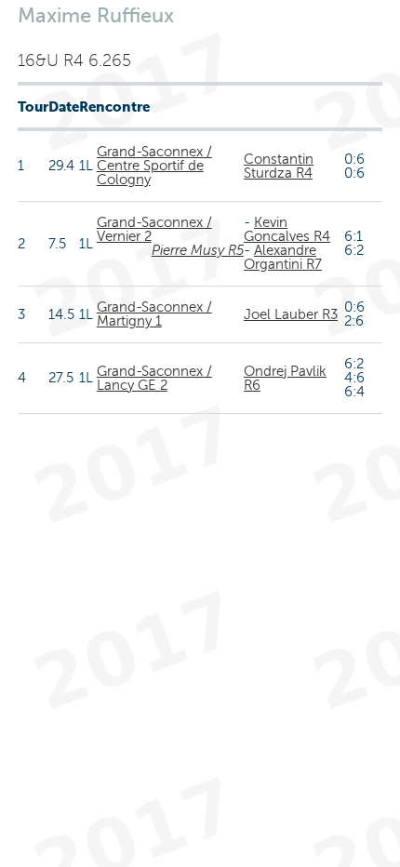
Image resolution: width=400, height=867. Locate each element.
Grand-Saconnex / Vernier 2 (154, 229)
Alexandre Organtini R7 (283, 257)
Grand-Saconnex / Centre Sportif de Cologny (154, 165)
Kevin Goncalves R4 (287, 229)
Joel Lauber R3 (291, 314)
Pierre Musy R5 (198, 250)
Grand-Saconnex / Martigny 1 (154, 314)
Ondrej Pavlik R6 (285, 378)
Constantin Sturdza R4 (278, 166)
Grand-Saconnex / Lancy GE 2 (154, 378)
